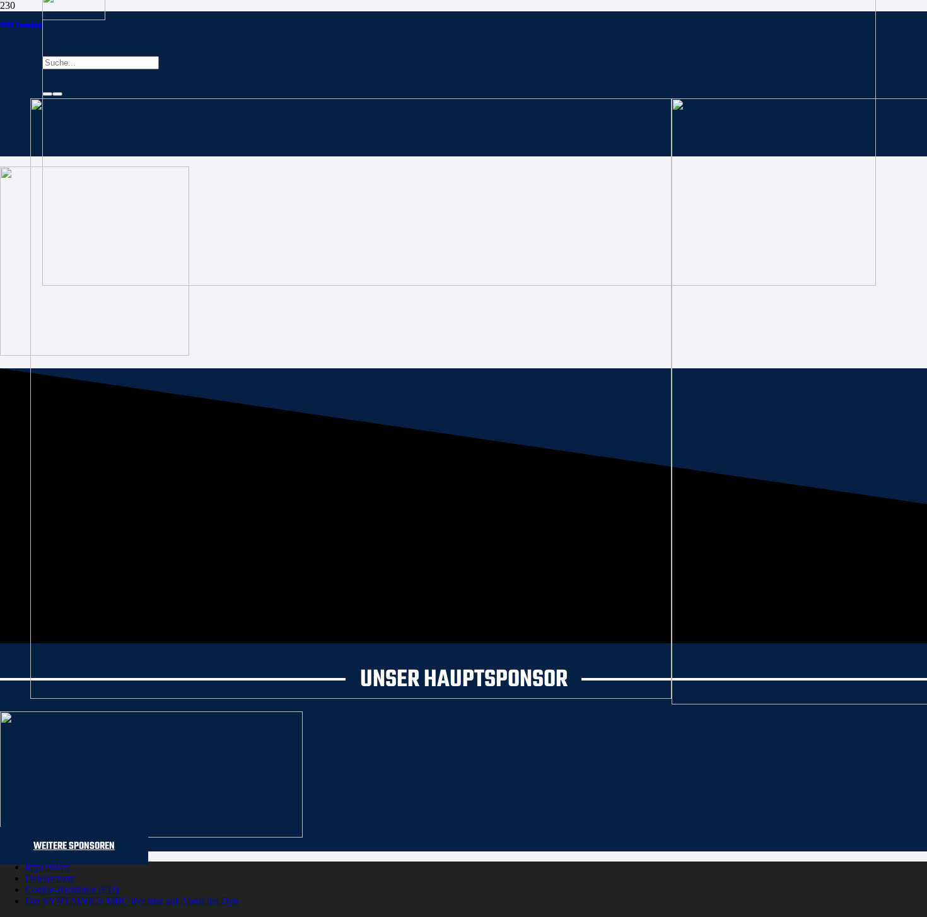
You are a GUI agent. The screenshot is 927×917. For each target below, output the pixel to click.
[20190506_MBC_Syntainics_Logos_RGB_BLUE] (351, 695)
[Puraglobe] (151, 834)
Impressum (47, 867)
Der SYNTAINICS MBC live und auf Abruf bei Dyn (132, 901)
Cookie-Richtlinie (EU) (72, 889)
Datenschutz (49, 878)
